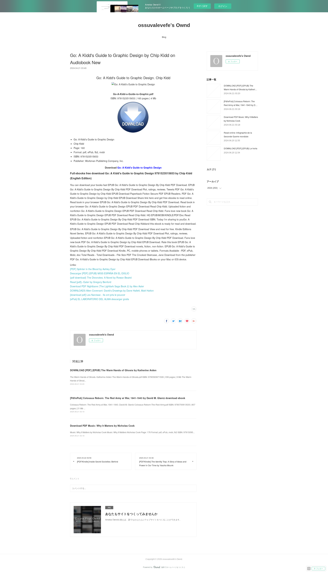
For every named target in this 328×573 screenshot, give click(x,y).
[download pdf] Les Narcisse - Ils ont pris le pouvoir (97, 294)
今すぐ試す (202, 6)
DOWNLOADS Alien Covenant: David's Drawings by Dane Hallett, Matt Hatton (112, 290)
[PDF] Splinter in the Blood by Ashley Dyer (92, 269)
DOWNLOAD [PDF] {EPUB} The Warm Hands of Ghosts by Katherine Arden (113, 370)
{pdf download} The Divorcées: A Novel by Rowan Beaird (101, 277)
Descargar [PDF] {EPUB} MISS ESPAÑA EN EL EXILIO (99, 273)
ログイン (222, 6)
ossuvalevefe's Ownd (164, 25)
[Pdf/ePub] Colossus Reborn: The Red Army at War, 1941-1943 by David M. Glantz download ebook (127, 398)
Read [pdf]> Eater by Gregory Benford (90, 282)
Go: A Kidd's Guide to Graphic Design (139, 167)
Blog (164, 36)
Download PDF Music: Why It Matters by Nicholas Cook (102, 425)
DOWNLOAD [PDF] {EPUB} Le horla (240, 148)
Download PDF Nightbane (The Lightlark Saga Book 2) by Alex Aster (107, 286)
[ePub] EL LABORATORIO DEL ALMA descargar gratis (99, 299)
